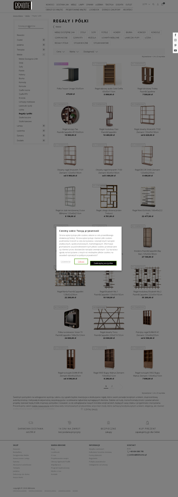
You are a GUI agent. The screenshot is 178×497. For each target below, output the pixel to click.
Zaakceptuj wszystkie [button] (103, 263)
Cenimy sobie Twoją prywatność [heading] (79, 230)
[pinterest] (175, 45)
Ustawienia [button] (65, 261)
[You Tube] (175, 50)
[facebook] (175, 35)
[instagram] (175, 40)
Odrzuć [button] (81, 261)
